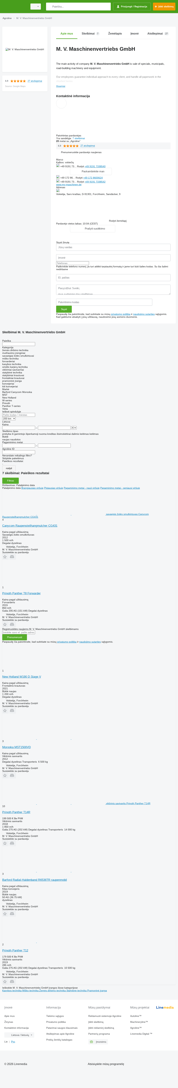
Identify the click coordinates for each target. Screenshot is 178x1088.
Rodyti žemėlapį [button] (118, 220)
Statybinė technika (76, 990)
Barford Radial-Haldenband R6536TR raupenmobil (34, 880)
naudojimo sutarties (144, 314)
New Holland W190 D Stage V (21, 676)
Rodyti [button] (81, 166)
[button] (81, 152)
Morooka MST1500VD (16, 747)
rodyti (9, 468)
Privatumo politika (56, 1022)
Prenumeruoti (14, 637)
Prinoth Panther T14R (16, 812)
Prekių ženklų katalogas (59, 1039)
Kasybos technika (12, 990)
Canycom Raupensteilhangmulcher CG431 (29, 525)
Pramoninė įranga (97, 990)
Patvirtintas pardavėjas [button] (69, 135)
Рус (13, 1041)
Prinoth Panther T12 (15, 950)
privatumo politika (120, 314)
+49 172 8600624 (93, 177)
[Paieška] (49, 6)
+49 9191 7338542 (95, 181)
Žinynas (8, 1022)
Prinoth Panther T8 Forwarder (21, 593)
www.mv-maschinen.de (69, 184)
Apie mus (9, 1016)
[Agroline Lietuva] (15, 6)
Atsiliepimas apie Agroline (60, 1033)
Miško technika (30, 990)
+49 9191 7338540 (95, 166)
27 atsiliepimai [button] (35, 81)
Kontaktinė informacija (16, 1027)
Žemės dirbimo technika (52, 990)
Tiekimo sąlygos (55, 1016)
